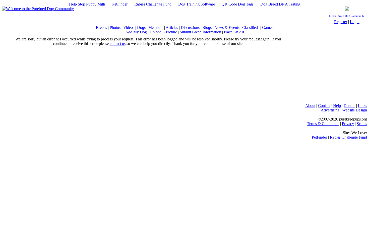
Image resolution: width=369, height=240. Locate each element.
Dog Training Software (196, 4)
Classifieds (250, 27)
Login (354, 22)
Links (362, 105)
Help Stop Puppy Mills (87, 4)
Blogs (207, 27)
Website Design (354, 110)
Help (337, 105)
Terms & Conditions (323, 124)
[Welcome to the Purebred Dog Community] (38, 9)
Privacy (348, 124)
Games (267, 27)
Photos (115, 27)
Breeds (101, 27)
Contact (324, 105)
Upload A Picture (163, 32)
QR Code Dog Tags (238, 4)
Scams (362, 124)
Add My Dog (136, 32)
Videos (128, 27)
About (310, 105)
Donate (349, 105)
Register (340, 22)
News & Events (226, 27)
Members (155, 27)
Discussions (190, 27)
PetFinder (120, 4)
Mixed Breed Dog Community (346, 16)
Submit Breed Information (200, 32)
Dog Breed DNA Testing (280, 4)
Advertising (330, 110)
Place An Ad (234, 32)
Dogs (141, 27)
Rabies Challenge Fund (152, 4)
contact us (118, 43)
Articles (172, 27)
